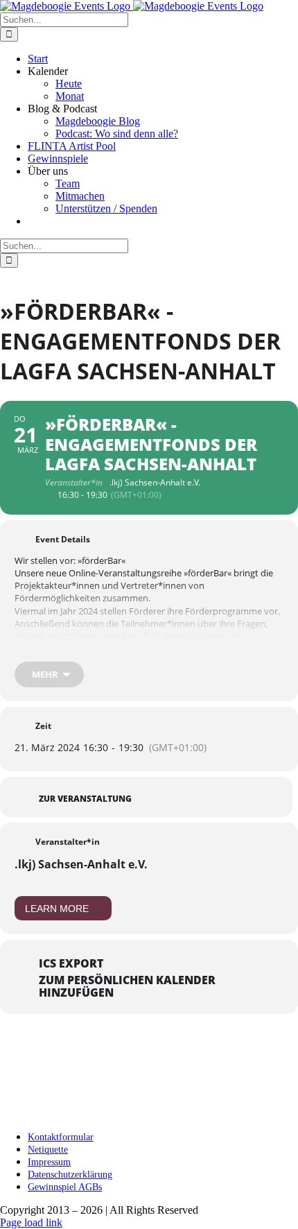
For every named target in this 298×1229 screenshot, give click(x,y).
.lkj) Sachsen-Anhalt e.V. (81, 864)
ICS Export (71, 963)
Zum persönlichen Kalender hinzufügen (127, 986)
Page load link (31, 1222)
